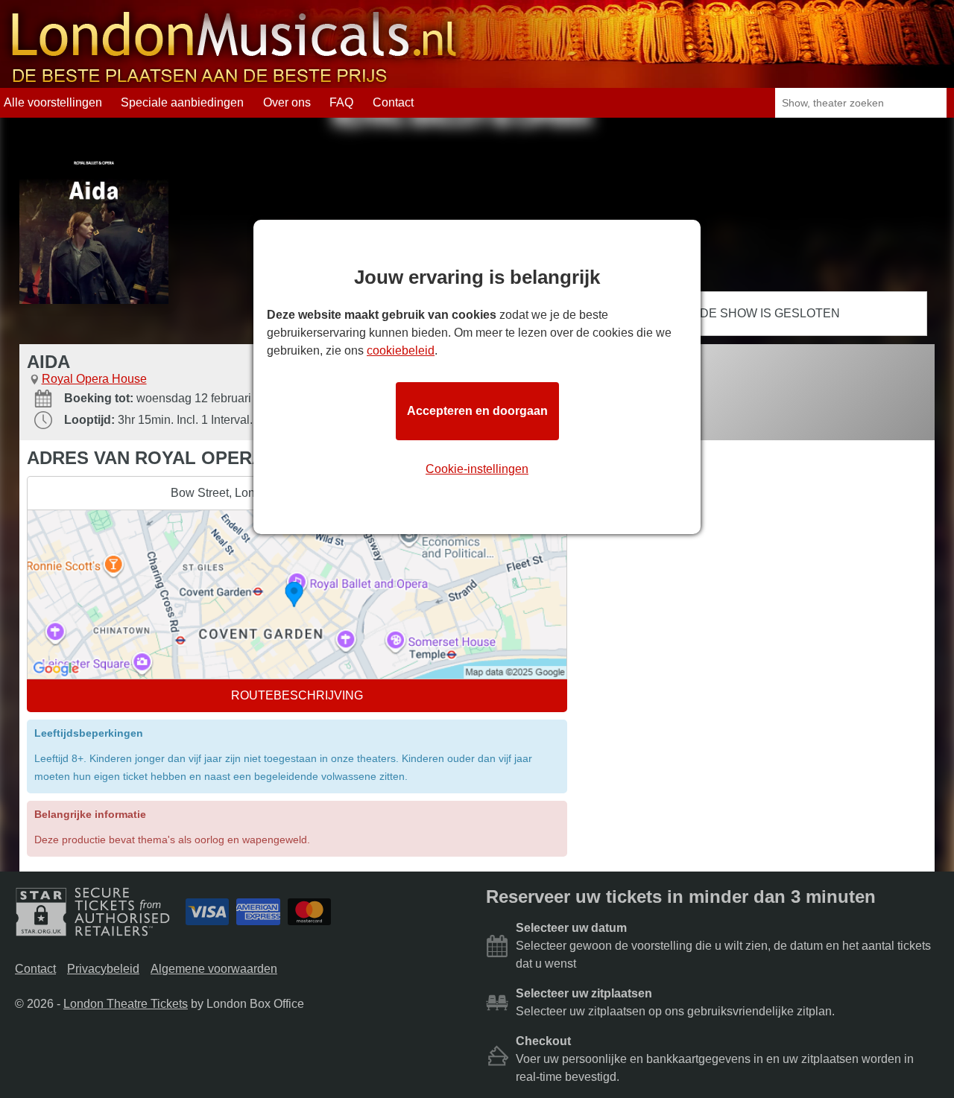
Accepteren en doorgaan (477, 410)
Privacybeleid (103, 968)
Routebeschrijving (297, 695)
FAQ (341, 102)
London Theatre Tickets (125, 1003)
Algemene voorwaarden (214, 968)
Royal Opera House (94, 378)
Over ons (287, 102)
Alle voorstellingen (53, 102)
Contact (393, 102)
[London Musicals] (234, 80)
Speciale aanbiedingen (182, 102)
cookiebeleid (401, 350)
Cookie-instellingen (477, 469)
